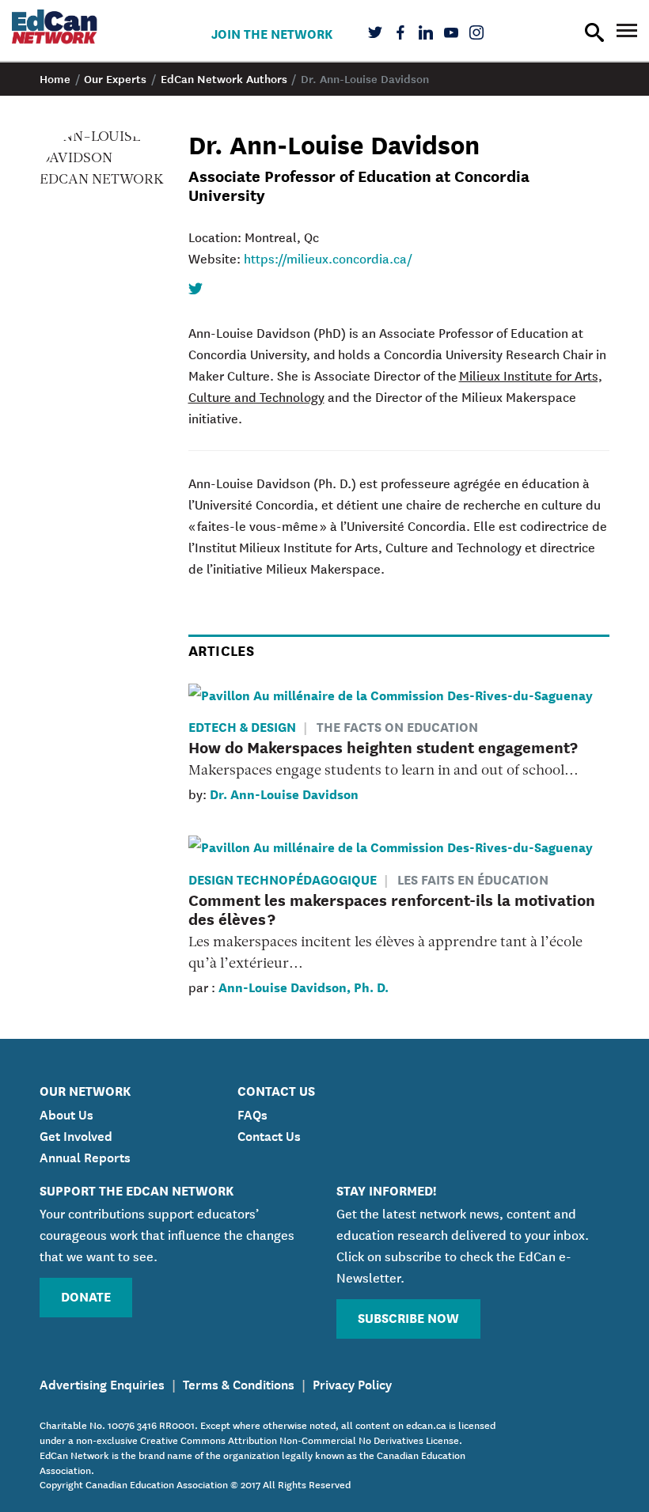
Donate (86, 1295)
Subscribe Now (408, 1317)
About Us (66, 1113)
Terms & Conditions (238, 1383)
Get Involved (76, 1134)
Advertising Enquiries (102, 1383)
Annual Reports (85, 1156)
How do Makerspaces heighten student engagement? (383, 746)
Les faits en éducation (472, 879)
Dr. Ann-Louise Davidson (284, 793)
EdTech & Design (242, 726)
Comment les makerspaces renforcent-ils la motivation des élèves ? (391, 909)
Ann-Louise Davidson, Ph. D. (303, 986)
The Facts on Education (397, 726)
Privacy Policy (352, 1383)
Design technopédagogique (282, 879)
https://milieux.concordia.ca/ (328, 257)
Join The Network (271, 33)
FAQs (252, 1113)
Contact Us (269, 1134)
